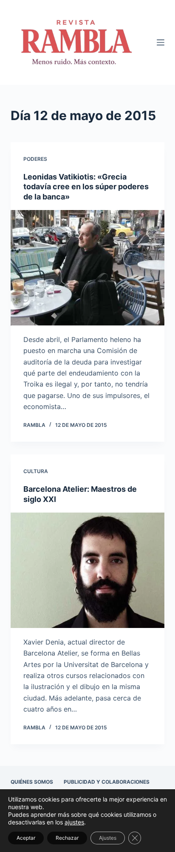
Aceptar (26, 838)
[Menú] (160, 42)
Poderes (35, 159)
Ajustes (107, 838)
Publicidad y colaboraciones (107, 782)
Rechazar (67, 838)
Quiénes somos (32, 782)
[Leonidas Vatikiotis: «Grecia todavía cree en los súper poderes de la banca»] (88, 267)
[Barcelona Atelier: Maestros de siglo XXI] (88, 570)
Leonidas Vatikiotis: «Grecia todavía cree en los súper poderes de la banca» (86, 186)
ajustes (74, 822)
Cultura (35, 471)
